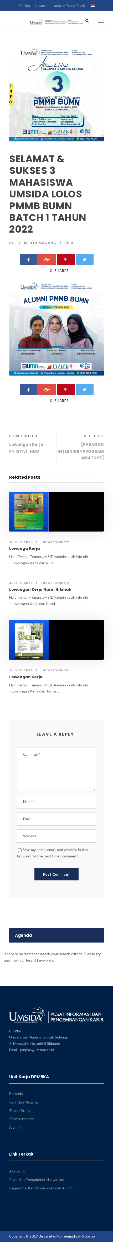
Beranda (16, 1093)
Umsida (24, 5)
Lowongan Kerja (26, 677)
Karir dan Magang (23, 1102)
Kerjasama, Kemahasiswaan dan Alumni (41, 1188)
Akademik (17, 1171)
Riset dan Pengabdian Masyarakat (37, 1179)
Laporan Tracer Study (69, 5)
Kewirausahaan (21, 1118)
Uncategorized (55, 542)
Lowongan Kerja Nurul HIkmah (40, 589)
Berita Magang (40, 242)
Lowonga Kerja (24, 548)
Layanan (41, 5)
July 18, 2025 (21, 542)
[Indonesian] (93, 6)
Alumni (14, 1127)
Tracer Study (19, 1110)
